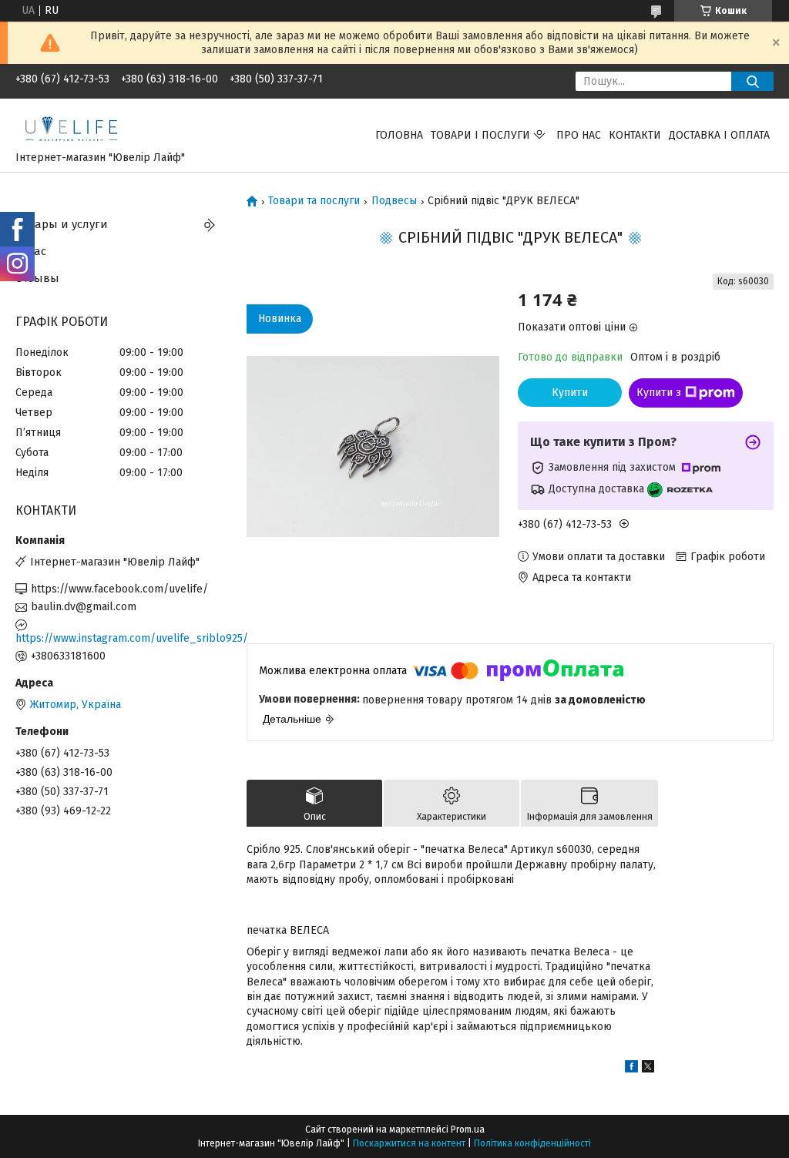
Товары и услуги (61, 224)
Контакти (635, 135)
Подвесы (394, 201)
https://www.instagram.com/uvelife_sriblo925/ (119, 638)
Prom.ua (468, 1129)
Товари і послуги (480, 135)
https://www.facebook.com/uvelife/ (119, 589)
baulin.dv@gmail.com (83, 606)
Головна (399, 135)
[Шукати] (752, 81)
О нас (30, 251)
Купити (570, 392)
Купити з (658, 392)
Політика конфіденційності (532, 1143)
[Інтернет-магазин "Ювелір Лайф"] (72, 127)
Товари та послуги (314, 201)
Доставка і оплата (719, 135)
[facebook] (631, 1069)
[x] (648, 1069)
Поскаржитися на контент (409, 1143)
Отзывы (37, 278)
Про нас (578, 135)
